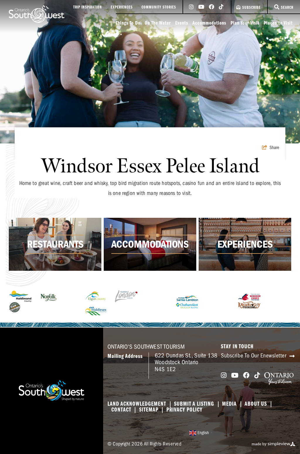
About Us (256, 404)
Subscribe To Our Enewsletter (254, 355)
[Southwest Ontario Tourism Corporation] (36, 14)
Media (229, 404)
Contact (121, 410)
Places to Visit (278, 23)
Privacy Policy (184, 410)
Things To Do (128, 23)
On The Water (158, 23)
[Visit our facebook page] (211, 7)
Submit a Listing (194, 404)
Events (181, 23)
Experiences (122, 7)
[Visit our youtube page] (201, 7)
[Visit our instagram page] (191, 7)
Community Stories (159, 7)
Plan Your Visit (245, 23)
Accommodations (209, 23)
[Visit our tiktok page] (221, 7)
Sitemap (148, 410)
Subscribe (251, 8)
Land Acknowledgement (137, 404)
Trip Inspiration (87, 7)
